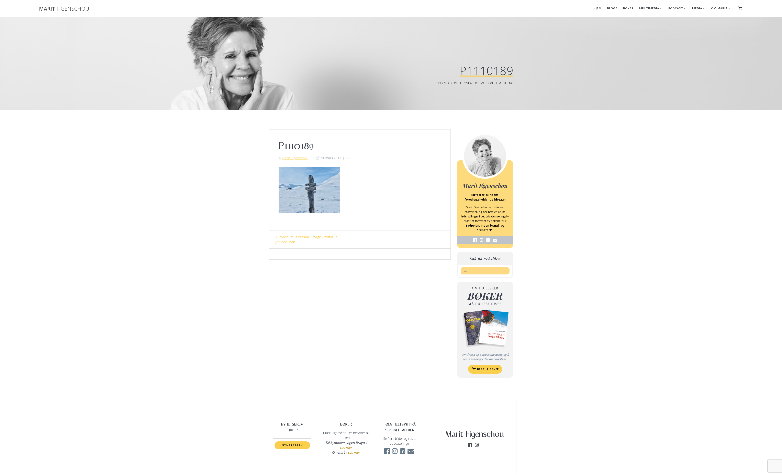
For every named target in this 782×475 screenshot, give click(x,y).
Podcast (675, 8)
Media (697, 8)
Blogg (612, 8)
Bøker (628, 8)
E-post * (292, 430)
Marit (64, 8)
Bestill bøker (487, 369)
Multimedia (649, 8)
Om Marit (719, 8)
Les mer (346, 447)
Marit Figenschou (295, 158)
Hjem (597, 8)
